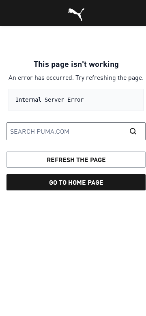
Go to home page (76, 182)
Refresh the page (76, 159)
